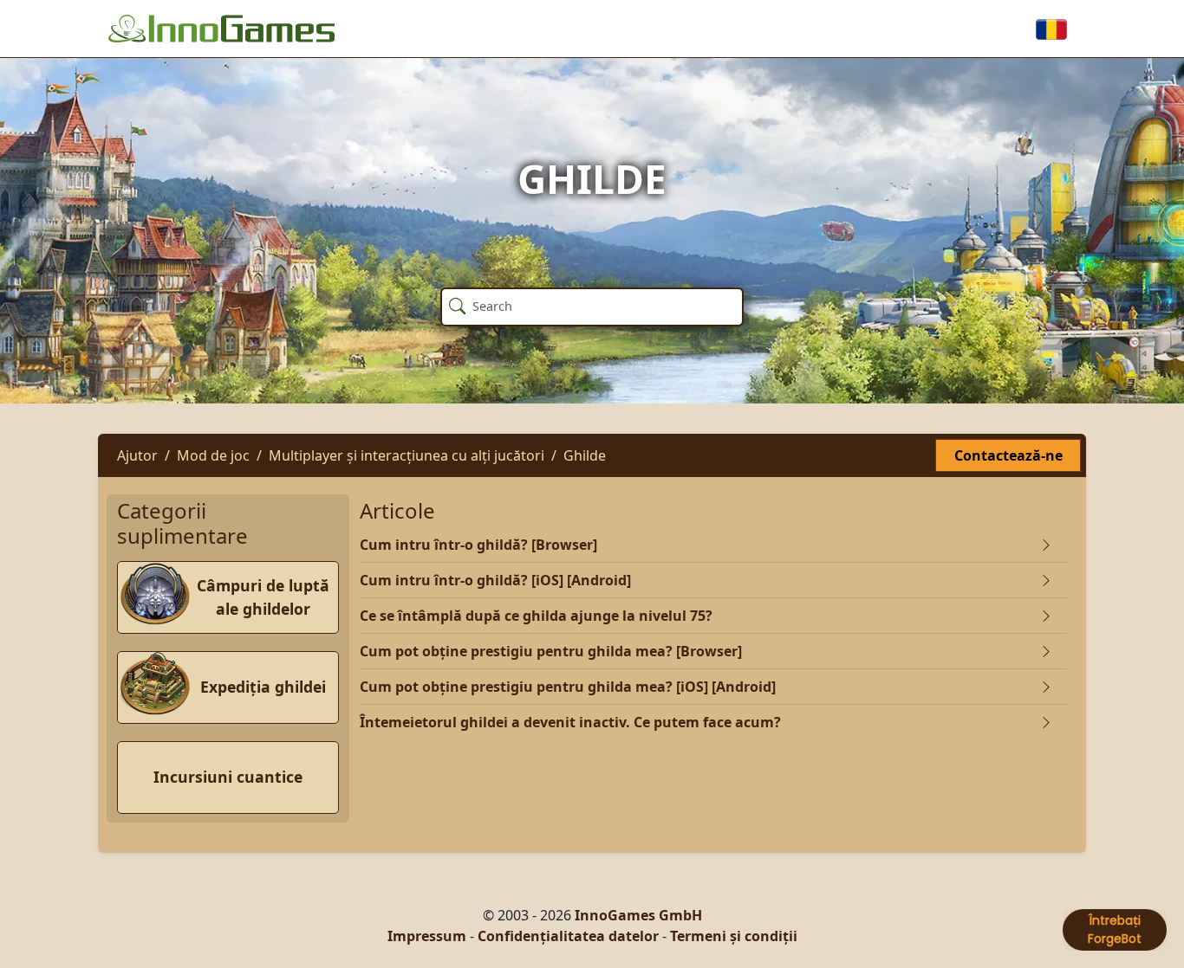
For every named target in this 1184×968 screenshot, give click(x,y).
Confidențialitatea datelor (568, 935)
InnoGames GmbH (638, 915)
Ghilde (584, 455)
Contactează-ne (1008, 455)
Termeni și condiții (733, 935)
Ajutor (137, 455)
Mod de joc (213, 455)
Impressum (426, 935)
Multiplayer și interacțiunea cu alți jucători (406, 455)
